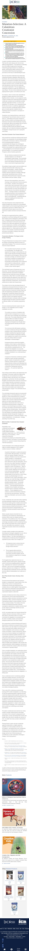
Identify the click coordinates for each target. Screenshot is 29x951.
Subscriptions (18, 936)
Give (20, 928)
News (6, 928)
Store (23, 928)
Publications (10, 928)
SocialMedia (18, 949)
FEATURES (4, 21)
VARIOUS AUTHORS (6, 863)
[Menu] (25, 949)
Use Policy (6, 936)
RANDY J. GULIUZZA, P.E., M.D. (11, 35)
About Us (2, 928)
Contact (23, 936)
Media (14, 928)
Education (27, 928)
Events (17, 928)
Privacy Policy (12, 936)
